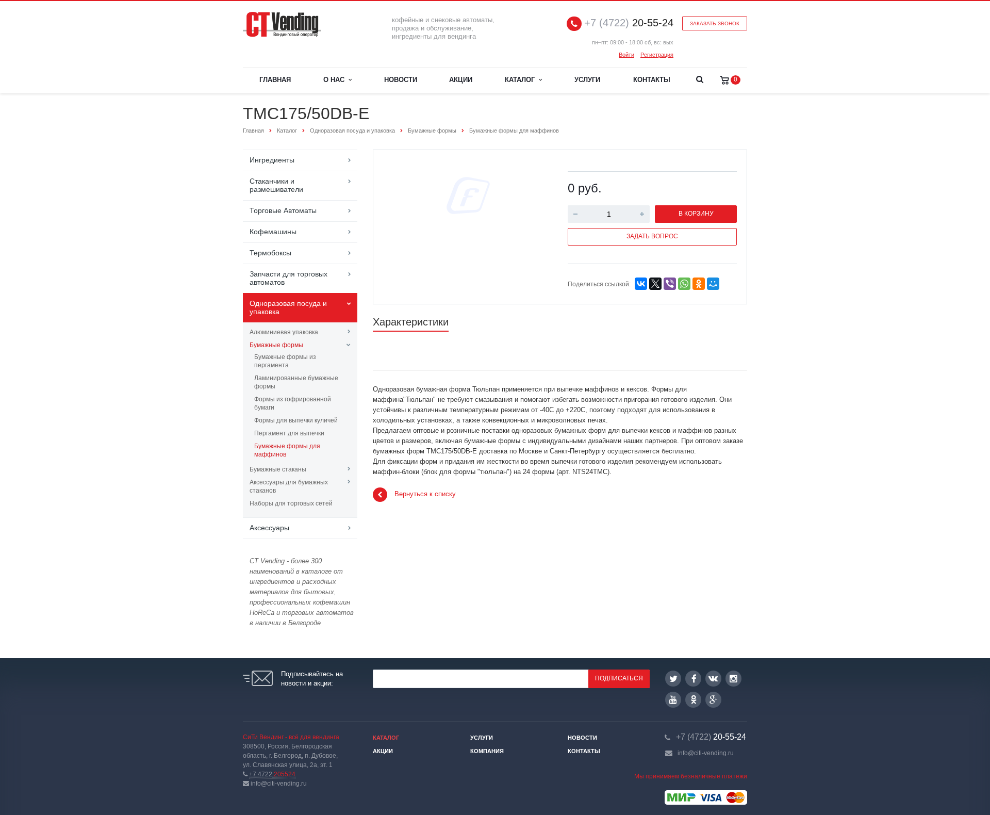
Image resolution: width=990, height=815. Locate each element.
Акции (460, 80)
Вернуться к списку (425, 494)
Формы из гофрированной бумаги (292, 403)
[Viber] (670, 284)
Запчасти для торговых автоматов (288, 278)
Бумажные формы (276, 345)
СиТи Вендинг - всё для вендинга (291, 737)
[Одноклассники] (698, 284)
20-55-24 (628, 23)
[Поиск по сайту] (699, 80)
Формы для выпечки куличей (296, 420)
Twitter (673, 679)
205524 (272, 774)
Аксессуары (269, 528)
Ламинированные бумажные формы (296, 382)
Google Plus (713, 700)
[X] (655, 284)
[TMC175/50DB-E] (468, 195)
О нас (336, 80)
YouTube (673, 700)
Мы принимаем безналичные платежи (690, 776)
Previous (402, 194)
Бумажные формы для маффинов (287, 450)
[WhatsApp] (684, 284)
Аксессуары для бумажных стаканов (289, 486)
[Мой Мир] (713, 284)
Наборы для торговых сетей (291, 503)
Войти (626, 55)
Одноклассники (693, 700)
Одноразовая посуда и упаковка (288, 307)
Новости (400, 80)
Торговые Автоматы (283, 210)
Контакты (651, 80)
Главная (275, 80)
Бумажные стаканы (278, 469)
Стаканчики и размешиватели (276, 185)
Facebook (693, 679)
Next (534, 194)
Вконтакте (713, 679)
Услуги (587, 80)
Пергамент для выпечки (289, 433)
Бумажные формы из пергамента (285, 361)
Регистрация (656, 55)
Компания (487, 751)
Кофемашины (273, 231)
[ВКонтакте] (641, 284)
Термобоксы (270, 253)
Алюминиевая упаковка (284, 332)
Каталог (522, 80)
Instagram (733, 679)
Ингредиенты (272, 160)
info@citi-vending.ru (706, 753)
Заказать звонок (714, 23)
